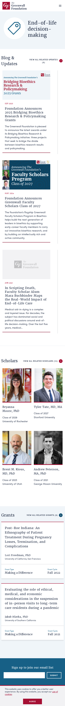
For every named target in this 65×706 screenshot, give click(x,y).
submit (54, 675)
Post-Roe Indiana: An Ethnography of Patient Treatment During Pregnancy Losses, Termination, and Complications (28, 537)
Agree (32, 701)
